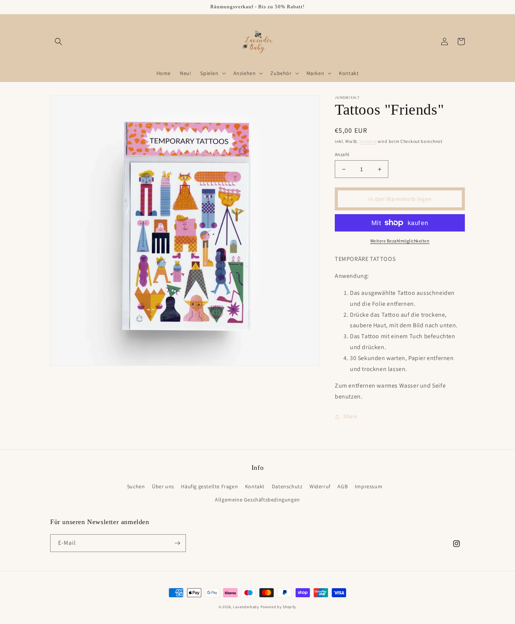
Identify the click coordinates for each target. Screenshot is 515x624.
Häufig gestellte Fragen (209, 486)
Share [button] (350, 416)
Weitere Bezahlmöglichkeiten (400, 241)
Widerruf (320, 486)
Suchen (136, 486)
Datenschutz (287, 486)
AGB (342, 486)
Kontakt (255, 486)
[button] (58, 41)
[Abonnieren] (177, 543)
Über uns (163, 486)
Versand (368, 141)
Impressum (368, 486)
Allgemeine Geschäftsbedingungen (257, 499)
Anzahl (342, 154)
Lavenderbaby (246, 606)
